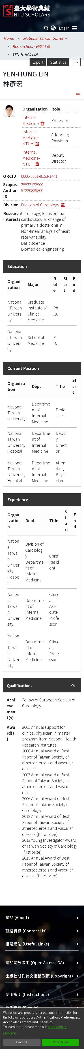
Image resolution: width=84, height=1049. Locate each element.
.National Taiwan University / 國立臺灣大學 (45, 38)
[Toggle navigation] (74, 28)
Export (37, 62)
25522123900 (32, 184)
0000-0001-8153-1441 (39, 176)
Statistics (58, 62)
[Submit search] (46, 28)
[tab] (42, 685)
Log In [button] (64, 28)
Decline (21, 1042)
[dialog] (42, 1028)
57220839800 (32, 190)
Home (9, 38)
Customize (10, 1033)
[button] (73, 685)
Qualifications (19, 685)
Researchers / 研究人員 (31, 46)
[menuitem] (53, 28)
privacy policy (57, 1026)
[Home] (26, 9)
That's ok (60, 1042)
